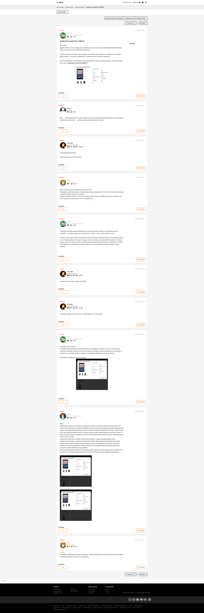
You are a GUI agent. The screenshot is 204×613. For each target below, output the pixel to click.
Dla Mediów (91, 592)
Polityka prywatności (98, 607)
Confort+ (130, 605)
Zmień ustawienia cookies (93, 605)
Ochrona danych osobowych (111, 607)
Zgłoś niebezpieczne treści (107, 605)
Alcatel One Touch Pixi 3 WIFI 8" (72, 41)
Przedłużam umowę (57, 591)
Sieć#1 (62, 605)
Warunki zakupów (88, 607)
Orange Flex (56, 605)
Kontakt (107, 591)
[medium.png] (76, 505)
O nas (107, 589)
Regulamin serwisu (77, 607)
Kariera (107, 592)
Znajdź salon (73, 589)
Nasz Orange (60, 7)
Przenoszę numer (57, 589)
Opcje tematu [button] (62, 12)
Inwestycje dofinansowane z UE (60, 609)
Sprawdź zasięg (74, 591)
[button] (145, 30)
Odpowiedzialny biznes (71, 605)
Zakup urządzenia (79, 7)
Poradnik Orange (138, 605)
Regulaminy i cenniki (58, 592)
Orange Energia (56, 607)
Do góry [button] (5, 581)
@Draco (62, 552)
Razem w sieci (82, 605)
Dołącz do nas (127, 2)
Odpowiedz (141, 96)
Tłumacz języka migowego (120, 605)
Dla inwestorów (91, 591)
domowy (132, 43)
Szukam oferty (69, 7)
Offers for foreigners (136, 607)
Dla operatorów (91, 589)
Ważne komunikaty (67, 607)
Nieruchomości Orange (125, 607)
